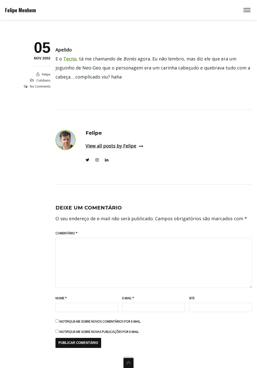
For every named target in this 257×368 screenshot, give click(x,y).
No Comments (40, 86)
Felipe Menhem (20, 10)
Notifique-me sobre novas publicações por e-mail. (99, 332)
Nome (61, 298)
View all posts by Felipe (111, 146)
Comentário (66, 233)
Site (192, 298)
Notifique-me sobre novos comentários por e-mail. (100, 321)
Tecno (70, 59)
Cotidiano (43, 80)
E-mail (128, 298)
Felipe (46, 74)
